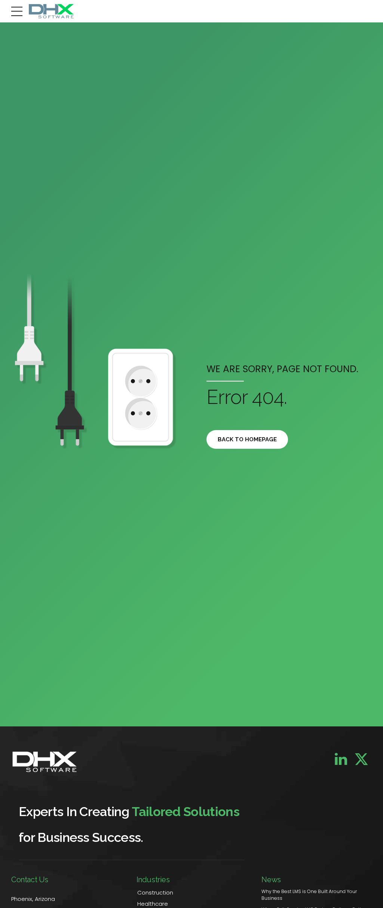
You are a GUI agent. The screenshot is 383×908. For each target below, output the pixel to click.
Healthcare (152, 904)
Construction (155, 892)
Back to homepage (247, 439)
